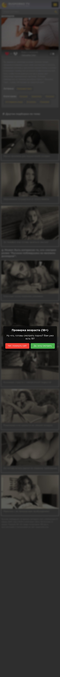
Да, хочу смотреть (43, 346)
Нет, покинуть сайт (17, 346)
